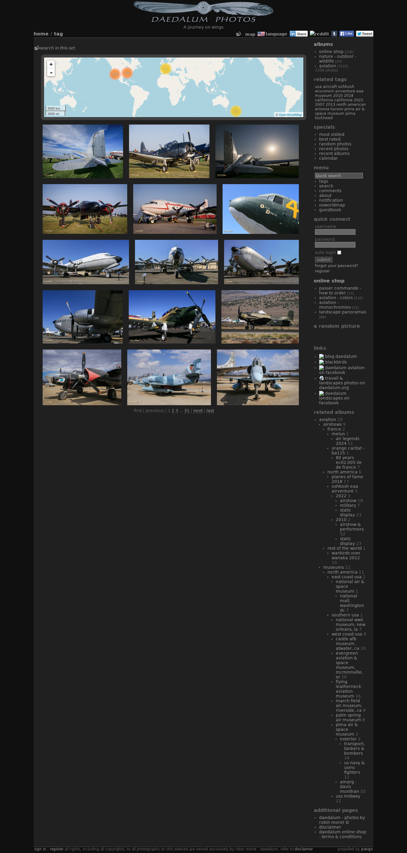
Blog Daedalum (341, 356)
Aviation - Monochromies (335, 305)
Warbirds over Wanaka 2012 (346, 555)
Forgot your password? (336, 265)
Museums (333, 567)
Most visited (331, 134)
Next (198, 410)
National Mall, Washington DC (352, 603)
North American (351, 104)
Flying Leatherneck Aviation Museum (348, 688)
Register (322, 271)
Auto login (326, 252)
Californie (343, 100)
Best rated (330, 139)
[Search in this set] (238, 34)
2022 (358, 100)
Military (348, 505)
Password (325, 239)
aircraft (330, 86)
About (325, 195)
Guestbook (330, 209)
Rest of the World (344, 548)
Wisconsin (324, 91)
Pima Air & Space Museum (340, 111)
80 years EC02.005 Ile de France (349, 462)
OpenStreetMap (290, 114)
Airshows (332, 424)
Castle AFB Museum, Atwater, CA (347, 643)
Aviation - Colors (336, 297)
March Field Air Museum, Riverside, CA (349, 705)
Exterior (348, 739)
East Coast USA (347, 576)
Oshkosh (346, 86)
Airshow (348, 500)
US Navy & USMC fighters (354, 767)
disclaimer (304, 849)
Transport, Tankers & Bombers (354, 748)
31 (186, 410)
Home (41, 34)
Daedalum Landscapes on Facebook (334, 398)
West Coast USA (347, 634)
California (324, 100)
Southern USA (345, 615)
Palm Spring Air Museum (348, 717)
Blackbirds (336, 362)
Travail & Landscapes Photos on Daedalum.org (342, 383)
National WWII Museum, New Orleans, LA (350, 624)
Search (326, 186)
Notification (331, 200)
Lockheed (324, 118)
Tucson (336, 109)
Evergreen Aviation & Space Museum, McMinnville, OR (349, 665)
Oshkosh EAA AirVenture (345, 488)
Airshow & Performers (352, 527)
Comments (330, 190)
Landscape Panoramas (342, 312)
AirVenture (345, 91)
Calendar (328, 158)
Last (210, 410)
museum (323, 95)
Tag (58, 34)
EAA (359, 91)
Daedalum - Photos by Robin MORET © (342, 820)
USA (318, 86)
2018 (348, 95)
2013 (330, 104)
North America (342, 472)
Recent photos (333, 148)
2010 (338, 95)
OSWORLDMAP (332, 205)
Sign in (40, 849)
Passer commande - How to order (340, 290)
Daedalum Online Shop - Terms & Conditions (342, 834)
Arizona (322, 109)
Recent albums (334, 153)
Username (325, 226)
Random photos (335, 144)
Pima (350, 113)
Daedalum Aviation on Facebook (342, 370)
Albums (323, 44)
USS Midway (348, 796)
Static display (347, 512)
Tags (323, 181)
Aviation (327, 65)
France (334, 429)
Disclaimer (330, 827)
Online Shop (331, 51)
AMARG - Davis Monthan (349, 786)
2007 (319, 104)
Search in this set (57, 48)
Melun (338, 433)
